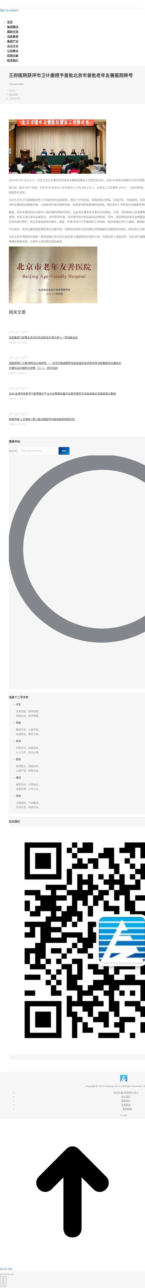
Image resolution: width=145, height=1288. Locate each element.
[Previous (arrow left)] (1, 1281)
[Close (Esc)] (1, 1274)
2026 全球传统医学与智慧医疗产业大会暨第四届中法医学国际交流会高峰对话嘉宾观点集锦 (62, 393)
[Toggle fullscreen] (8, 1274)
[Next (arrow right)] (5, 1281)
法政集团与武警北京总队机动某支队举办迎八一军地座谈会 (43, 337)
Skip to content (9, 10)
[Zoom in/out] (12, 1274)
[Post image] (18, 332)
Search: (13, 451)
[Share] (5, 1274)
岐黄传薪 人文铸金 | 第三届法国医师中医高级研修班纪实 (42, 419)
